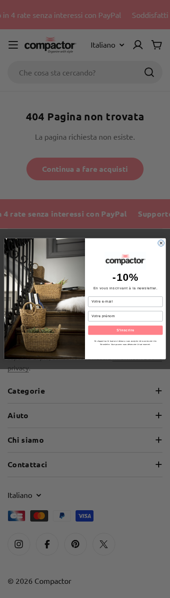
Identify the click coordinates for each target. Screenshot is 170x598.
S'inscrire (126, 330)
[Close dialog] (161, 243)
